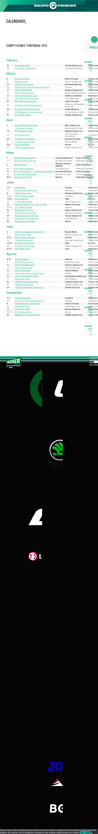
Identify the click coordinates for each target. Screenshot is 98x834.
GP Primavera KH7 (22, 135)
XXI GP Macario (20, 165)
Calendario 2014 (88, 289)
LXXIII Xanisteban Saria (24, 265)
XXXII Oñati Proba (22, 306)
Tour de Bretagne (22, 144)
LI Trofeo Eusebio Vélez (25, 142)
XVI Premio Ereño (22, 79)
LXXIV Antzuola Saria (24, 240)
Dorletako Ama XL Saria (25, 246)
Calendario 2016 (88, 252)
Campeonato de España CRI (26, 218)
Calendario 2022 (88, 139)
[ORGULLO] (94, 39)
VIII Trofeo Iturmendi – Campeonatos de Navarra (34, 171)
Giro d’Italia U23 (21, 199)
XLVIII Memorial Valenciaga (26, 125)
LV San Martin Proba (23, 202)
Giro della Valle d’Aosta (24, 243)
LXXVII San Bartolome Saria (26, 282)
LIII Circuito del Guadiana (25, 68)
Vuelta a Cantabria (22, 298)
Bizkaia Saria (20, 187)
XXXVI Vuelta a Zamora (25, 237)
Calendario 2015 (88, 271)
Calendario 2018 (88, 214)
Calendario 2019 (88, 195)
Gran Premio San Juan (24, 210)
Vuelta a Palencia (22, 259)
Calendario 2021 (88, 157)
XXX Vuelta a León (22, 249)
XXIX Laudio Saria (22, 279)
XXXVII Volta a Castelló (24, 196)
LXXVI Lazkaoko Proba (24, 147)
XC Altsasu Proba (22, 309)
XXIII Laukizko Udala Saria (25, 101)
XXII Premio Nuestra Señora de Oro (29, 232)
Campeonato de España (25, 221)
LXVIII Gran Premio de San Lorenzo (30, 273)
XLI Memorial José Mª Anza (26, 216)
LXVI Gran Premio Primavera (27, 98)
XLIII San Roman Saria (24, 262)
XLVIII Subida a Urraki (24, 131)
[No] (91, 833)
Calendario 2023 (88, 120)
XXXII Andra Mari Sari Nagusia (27, 303)
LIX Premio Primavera (24, 128)
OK (82, 833)
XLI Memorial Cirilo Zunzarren (27, 109)
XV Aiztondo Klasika (23, 90)
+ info (87, 833)
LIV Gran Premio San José (26, 96)
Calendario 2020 (88, 176)
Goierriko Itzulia (21, 82)
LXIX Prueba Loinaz (23, 193)
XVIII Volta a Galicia (23, 312)
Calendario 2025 (88, 82)
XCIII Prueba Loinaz (23, 235)
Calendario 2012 (88, 327)
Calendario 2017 (88, 233)
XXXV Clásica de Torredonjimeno (28, 112)
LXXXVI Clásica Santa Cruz (25, 158)
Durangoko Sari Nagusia (25, 139)
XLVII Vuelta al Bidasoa (23, 169)
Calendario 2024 (88, 101)
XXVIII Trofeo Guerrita (24, 84)
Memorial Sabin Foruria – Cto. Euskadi (31, 204)
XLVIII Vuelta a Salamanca (26, 190)
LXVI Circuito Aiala (22, 270)
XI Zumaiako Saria (22, 65)
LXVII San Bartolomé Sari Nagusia (29, 287)
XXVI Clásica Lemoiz (23, 268)
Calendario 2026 (88, 63)
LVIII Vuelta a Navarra (23, 177)
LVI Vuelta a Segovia (23, 207)
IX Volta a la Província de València (29, 301)
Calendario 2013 (88, 308)
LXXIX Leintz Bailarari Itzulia (26, 276)
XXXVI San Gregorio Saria (25, 213)
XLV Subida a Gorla (23, 115)
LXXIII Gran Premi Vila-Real (25, 161)
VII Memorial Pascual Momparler (28, 105)
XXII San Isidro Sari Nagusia (25, 174)
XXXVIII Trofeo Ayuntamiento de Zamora (32, 87)
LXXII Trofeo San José (24, 93)
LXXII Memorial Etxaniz (24, 285)
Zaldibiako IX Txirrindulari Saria (27, 315)
